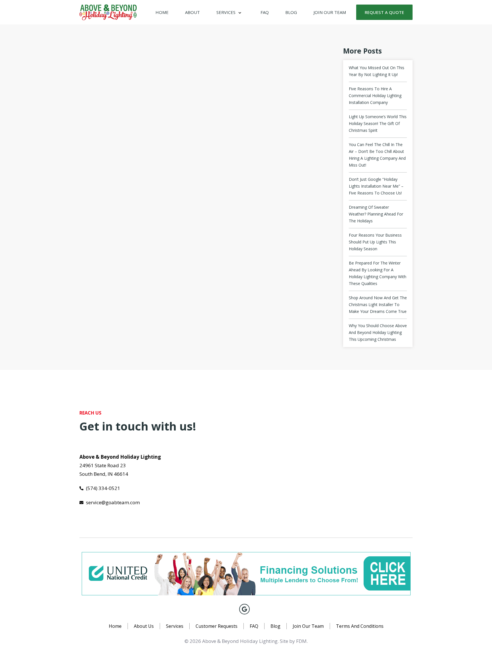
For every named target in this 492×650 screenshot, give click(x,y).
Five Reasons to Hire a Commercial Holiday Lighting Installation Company (375, 95)
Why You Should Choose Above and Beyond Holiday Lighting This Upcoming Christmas (378, 332)
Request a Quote (384, 12)
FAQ (265, 12)
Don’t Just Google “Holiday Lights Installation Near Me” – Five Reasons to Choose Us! (376, 186)
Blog (291, 12)
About (192, 12)
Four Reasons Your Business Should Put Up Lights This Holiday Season (375, 241)
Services (225, 12)
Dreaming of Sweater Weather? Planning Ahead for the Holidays (376, 213)
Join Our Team (329, 12)
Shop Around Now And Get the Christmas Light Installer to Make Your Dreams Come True (378, 304)
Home (162, 12)
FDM (301, 641)
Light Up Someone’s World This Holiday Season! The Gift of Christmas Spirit (378, 123)
